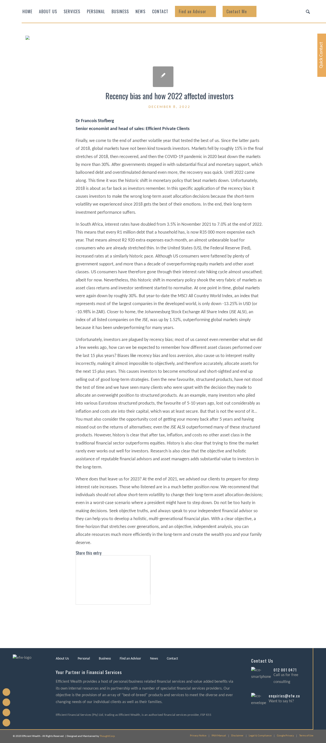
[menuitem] (27, 11)
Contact (172, 659)
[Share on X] (77, 570)
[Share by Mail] (77, 599)
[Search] (308, 11)
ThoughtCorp (107, 736)
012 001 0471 (285, 670)
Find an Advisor (130, 659)
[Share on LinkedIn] (77, 589)
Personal (84, 659)
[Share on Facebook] (77, 560)
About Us (62, 659)
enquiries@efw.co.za (287, 695)
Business (105, 659)
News (154, 659)
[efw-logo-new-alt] (75, 52)
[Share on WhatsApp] (77, 580)
